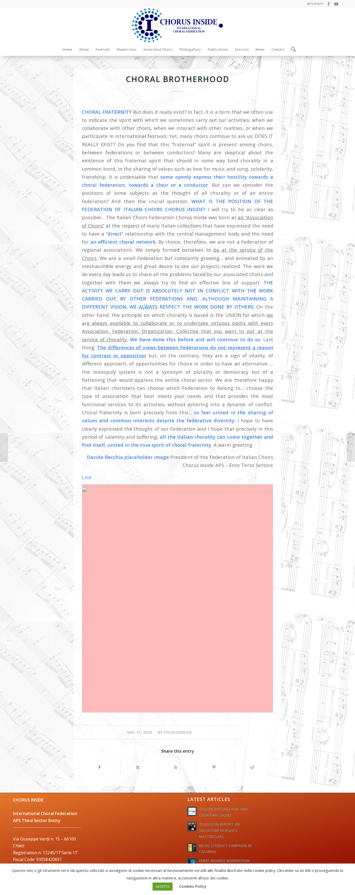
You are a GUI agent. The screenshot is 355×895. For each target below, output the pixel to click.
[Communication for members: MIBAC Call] (351, 447)
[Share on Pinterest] (216, 767)
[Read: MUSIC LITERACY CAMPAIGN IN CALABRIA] (192, 847)
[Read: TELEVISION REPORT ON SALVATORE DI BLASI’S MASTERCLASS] (192, 826)
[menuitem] (67, 49)
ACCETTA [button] (162, 886)
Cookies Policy (192, 886)
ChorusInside (178, 732)
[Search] (291, 49)
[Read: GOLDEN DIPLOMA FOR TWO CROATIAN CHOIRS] (192, 811)
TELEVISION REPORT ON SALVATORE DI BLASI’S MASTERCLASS (219, 830)
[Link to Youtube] (338, 4)
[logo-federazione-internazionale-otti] (177, 25)
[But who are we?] (4, 447)
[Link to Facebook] (330, 4)
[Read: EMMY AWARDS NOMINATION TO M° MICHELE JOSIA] (192, 862)
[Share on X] (140, 767)
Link (86, 477)
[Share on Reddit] (254, 767)
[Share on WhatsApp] (178, 767)
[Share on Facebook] (101, 767)
